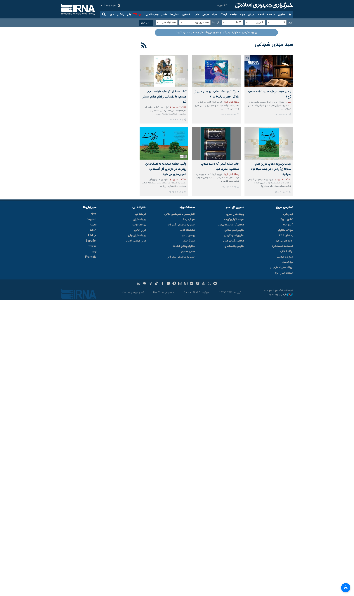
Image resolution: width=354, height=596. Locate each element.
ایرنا (263, 5)
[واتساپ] (138, 284)
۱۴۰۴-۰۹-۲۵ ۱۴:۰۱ (229, 187)
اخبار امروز (145, 23)
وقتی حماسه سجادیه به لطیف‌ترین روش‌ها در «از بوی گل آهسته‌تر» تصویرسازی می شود (165, 169)
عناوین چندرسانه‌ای (234, 246)
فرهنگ (223, 15)
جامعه (233, 15)
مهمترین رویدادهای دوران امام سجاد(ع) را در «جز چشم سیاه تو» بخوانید (271, 169)
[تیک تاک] (156, 284)
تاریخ (290, 23)
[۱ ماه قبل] (268, 71)
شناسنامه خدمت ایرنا (282, 246)
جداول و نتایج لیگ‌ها (184, 246)
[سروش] (174, 284)
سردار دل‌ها (189, 219)
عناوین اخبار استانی (234, 230)
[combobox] (277, 22)
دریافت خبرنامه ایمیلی (281, 267)
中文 (93, 214)
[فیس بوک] (162, 284)
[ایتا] (180, 284)
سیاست (271, 15)
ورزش (251, 15)
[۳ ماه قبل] (268, 143)
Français (90, 257)
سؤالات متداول (285, 230)
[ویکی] (144, 284)
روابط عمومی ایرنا (284, 241)
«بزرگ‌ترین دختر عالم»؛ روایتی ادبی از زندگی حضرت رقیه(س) (217, 94)
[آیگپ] (185, 284)
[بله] (191, 284)
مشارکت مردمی (285, 257)
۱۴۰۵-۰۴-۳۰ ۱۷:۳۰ (281, 115)
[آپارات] (197, 284)
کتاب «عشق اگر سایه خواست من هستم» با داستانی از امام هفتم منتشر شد (164, 97)
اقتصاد (260, 15)
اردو (94, 251)
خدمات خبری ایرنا (284, 273)
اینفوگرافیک (189, 241)
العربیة (93, 225)
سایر (112, 15)
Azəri (93, 230)
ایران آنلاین (140, 230)
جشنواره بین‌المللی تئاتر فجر (181, 257)
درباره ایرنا (288, 214)
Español (91, 241)
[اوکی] (150, 284)
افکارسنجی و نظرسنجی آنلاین (179, 214)
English (91, 219)
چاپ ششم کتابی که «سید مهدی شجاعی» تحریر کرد (220, 166)
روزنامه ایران (139, 219)
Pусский (91, 246)
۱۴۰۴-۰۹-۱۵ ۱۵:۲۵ (176, 192)
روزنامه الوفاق (139, 225)
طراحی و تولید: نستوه (278, 294)
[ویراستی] (168, 284)
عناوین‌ (281, 15)
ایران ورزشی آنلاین (136, 241)
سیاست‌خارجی (209, 15)
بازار (129, 15)
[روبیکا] (203, 284)
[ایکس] (209, 284)
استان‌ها (174, 15)
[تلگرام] (215, 284)
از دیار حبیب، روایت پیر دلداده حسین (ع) (269, 94)
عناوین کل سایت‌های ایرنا (231, 225)
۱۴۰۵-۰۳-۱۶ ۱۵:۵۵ (176, 120)
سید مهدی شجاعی (274, 44)
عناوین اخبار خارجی (234, 235)
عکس (164, 15)
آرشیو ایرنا (288, 225)
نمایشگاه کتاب (187, 230)
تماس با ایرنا (286, 219)
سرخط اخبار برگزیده (234, 219)
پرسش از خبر (188, 235)
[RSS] (144, 46)
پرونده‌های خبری (235, 214)
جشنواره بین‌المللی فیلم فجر (181, 225)
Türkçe (92, 235)
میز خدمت (287, 262)
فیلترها (215, 23)
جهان (242, 15)
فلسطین (186, 15)
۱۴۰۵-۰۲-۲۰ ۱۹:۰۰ (281, 192)
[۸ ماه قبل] (216, 143)
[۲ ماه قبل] (164, 71)
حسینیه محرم (188, 251)
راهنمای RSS (286, 235)
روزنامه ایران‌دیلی (137, 235)
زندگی (120, 15)
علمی (196, 15)
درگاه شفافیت (286, 251)
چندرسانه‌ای (152, 15)
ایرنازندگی (140, 214)
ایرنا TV (137, 15)
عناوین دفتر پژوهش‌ (233, 241)
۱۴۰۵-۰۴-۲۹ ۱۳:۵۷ (228, 115)
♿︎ (345, 587)
